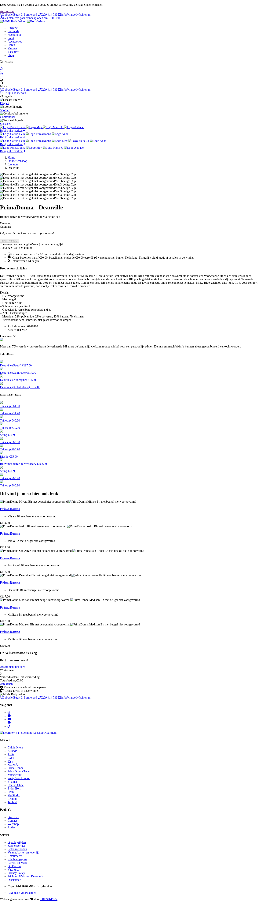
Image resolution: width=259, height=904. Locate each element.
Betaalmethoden (17, 849)
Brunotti (12, 798)
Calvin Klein (15, 747)
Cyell (11, 757)
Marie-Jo (13, 764)
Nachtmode (14, 34)
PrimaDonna (10, 509)
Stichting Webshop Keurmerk (25, 876)
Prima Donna (16, 768)
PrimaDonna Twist (19, 771)
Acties (11, 827)
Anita (11, 754)
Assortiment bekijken (12, 666)
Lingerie (13, 27)
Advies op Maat (17, 862)
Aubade (12, 750)
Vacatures (13, 51)
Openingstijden (17, 842)
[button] (31, 244)
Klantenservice (16, 845)
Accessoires (15, 41)
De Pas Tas (14, 866)
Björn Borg (14, 788)
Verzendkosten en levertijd (23, 852)
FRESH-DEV (48, 899)
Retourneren (15, 855)
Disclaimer (14, 879)
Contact (12, 820)
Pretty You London (19, 778)
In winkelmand (9, 240)
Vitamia (12, 781)
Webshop (13, 824)
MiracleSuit (14, 774)
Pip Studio (14, 795)
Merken (12, 48)
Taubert (12, 802)
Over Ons (13, 817)
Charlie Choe (16, 785)
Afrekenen (6, 683)
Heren (11, 45)
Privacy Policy (16, 873)
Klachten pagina (17, 859)
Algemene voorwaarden (22, 892)
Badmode (13, 31)
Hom (11, 791)
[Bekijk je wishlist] (1, 75)
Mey (10, 761)
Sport (11, 38)
